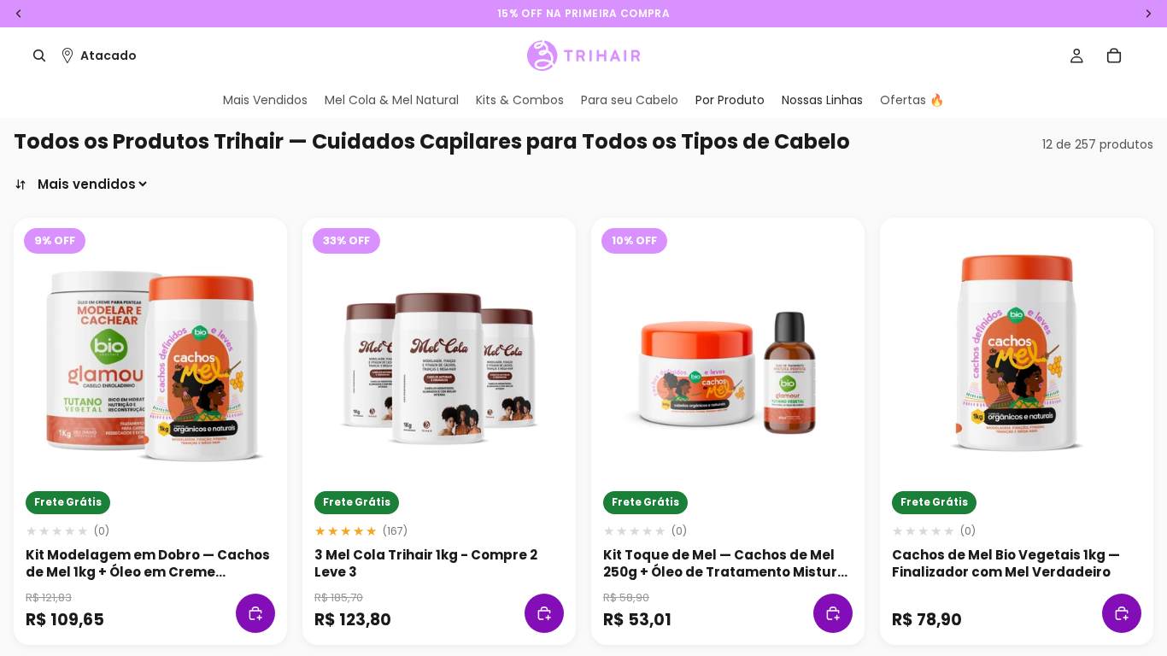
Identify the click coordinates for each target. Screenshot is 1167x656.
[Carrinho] (1114, 55)
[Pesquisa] (39, 55)
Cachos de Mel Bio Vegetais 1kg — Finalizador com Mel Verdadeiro (1006, 563)
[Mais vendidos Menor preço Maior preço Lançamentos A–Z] (82, 184)
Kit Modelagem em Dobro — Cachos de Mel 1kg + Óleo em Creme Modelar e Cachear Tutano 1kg (148, 572)
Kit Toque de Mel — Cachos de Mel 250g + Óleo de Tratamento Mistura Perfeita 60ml (725, 572)
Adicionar (255, 613)
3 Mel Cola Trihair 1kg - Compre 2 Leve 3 (425, 563)
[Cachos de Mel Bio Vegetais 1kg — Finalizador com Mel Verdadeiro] (1016, 354)
